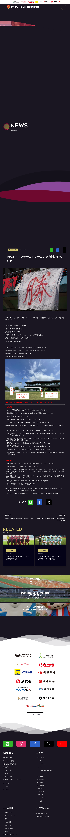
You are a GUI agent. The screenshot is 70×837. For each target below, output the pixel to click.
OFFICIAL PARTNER (35, 715)
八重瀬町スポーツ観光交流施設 (19, 338)
